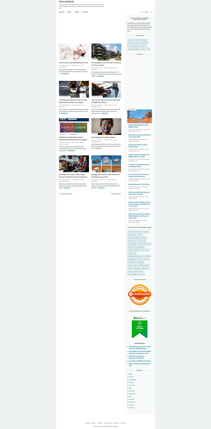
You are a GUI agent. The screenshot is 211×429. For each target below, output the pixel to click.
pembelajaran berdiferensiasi (135, 256)
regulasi (130, 268)
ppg (141, 259)
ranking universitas (143, 265)
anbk (140, 231)
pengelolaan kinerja (133, 259)
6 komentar (94, 181)
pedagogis (130, 40)
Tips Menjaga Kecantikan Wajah (103, 137)
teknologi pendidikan (133, 49)
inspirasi (131, 377)
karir (130, 388)
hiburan (131, 382)
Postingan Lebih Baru (66, 193)
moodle (130, 253)
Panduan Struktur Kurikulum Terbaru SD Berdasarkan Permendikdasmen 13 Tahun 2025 (139, 204)
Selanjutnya (65, 73)
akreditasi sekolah (132, 231)
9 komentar (94, 69)
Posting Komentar (96, 107)
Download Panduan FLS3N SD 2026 (139, 184)
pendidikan (147, 256)
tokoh (148, 49)
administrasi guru (143, 43)
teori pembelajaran (133, 274)
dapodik (144, 238)
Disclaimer (100, 423)
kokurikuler (148, 244)
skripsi (141, 271)
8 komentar (62, 107)
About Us (93, 423)
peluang (143, 49)
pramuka (146, 259)
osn (135, 253)
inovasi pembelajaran (133, 46)
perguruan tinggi (132, 43)
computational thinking (134, 238)
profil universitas (132, 265)
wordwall (142, 274)
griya (130, 396)
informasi (140, 244)
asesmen (146, 231)
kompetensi (131, 247)
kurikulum (143, 46)
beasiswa (140, 234)
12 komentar (62, 67)
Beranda (61, 12)
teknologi (131, 385)
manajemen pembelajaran (134, 250)
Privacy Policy (107, 423)
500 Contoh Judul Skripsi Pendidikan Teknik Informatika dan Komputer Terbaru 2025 (139, 216)
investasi (131, 407)
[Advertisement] (90, 29)
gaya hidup (132, 393)
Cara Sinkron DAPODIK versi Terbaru (140, 361)
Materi (77, 12)
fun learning (142, 241)
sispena (135, 271)
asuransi (131, 405)
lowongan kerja (140, 247)
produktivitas (131, 262)
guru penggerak (132, 244)
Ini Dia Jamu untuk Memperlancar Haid (73, 63)
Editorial (85, 12)
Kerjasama (116, 423)
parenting (131, 391)
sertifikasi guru (145, 268)
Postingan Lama (115, 193)
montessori (146, 250)
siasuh (129, 271)
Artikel (69, 12)
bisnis (130, 374)
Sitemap (87, 423)
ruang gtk (136, 268)
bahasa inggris (132, 234)
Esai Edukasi (66, 1)
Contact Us (123, 423)
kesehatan (132, 402)
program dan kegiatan (141, 40)
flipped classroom (132, 241)
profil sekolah (140, 262)
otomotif (131, 399)
